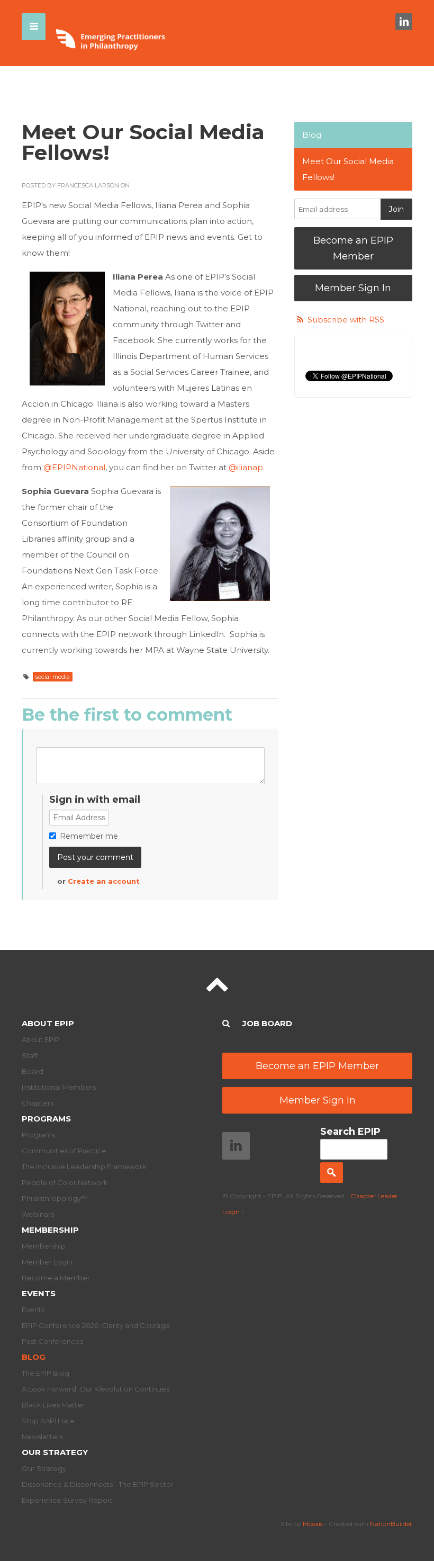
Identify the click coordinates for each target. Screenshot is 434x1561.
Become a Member (56, 1277)
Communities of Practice (64, 1150)
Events (39, 1293)
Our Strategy (55, 1452)
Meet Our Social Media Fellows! (348, 169)
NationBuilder (391, 1524)
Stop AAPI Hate (48, 1420)
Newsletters (42, 1436)
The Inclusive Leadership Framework (84, 1166)
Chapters (37, 1103)
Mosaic (313, 1524)
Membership (50, 1230)
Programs (46, 1119)
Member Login (47, 1262)
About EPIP (48, 1023)
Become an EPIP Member (353, 248)
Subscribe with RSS (346, 320)
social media (52, 676)
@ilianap (246, 467)
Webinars (38, 1214)
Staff (30, 1055)
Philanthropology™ (55, 1198)
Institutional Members (59, 1087)
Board (32, 1071)
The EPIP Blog (45, 1373)
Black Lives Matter (53, 1405)
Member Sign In (353, 288)
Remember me (89, 836)
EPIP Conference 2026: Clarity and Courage (96, 1325)
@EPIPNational (74, 467)
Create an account (104, 881)
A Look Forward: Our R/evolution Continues (95, 1389)
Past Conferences (52, 1341)
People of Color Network (65, 1182)
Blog (311, 135)
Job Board (267, 1023)
